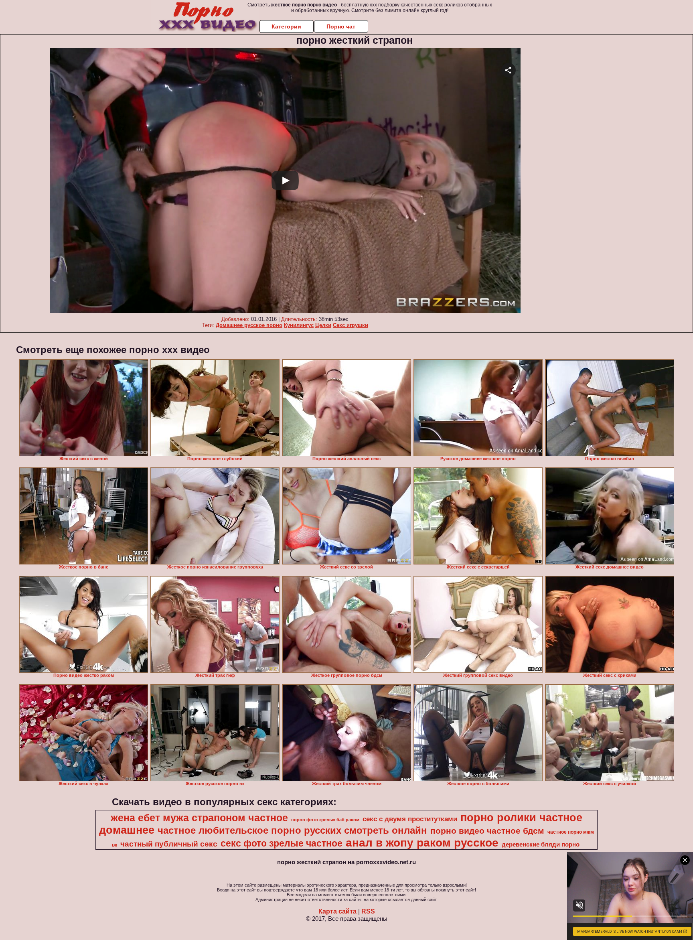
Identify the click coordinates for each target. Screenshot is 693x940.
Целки (323, 325)
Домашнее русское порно (249, 325)
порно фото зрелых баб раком (325, 819)
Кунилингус (299, 325)
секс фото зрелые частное (281, 843)
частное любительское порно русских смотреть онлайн (292, 830)
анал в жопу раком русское (422, 842)
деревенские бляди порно (541, 844)
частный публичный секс (168, 844)
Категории (286, 26)
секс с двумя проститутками (410, 819)
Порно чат (340, 26)
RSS (368, 911)
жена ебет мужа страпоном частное (199, 817)
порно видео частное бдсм (487, 831)
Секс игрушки (350, 325)
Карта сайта (337, 911)
